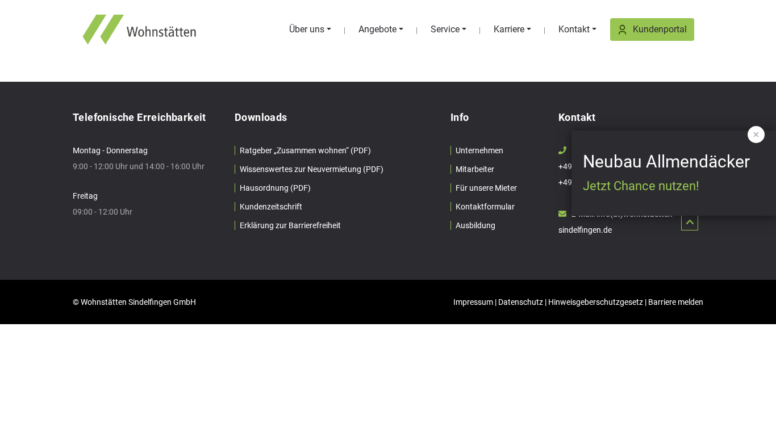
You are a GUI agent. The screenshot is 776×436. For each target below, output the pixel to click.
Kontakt (574, 29)
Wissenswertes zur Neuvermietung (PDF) (311, 169)
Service (445, 29)
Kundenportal (660, 29)
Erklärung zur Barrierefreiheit (290, 225)
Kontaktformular (485, 206)
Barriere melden (675, 302)
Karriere (509, 29)
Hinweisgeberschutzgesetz (595, 302)
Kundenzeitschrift (271, 206)
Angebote (377, 29)
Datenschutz (520, 302)
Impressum (473, 302)
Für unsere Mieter (486, 187)
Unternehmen (479, 150)
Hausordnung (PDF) (275, 187)
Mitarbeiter (475, 169)
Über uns (306, 29)
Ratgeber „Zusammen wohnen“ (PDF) (305, 150)
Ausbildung (475, 225)
